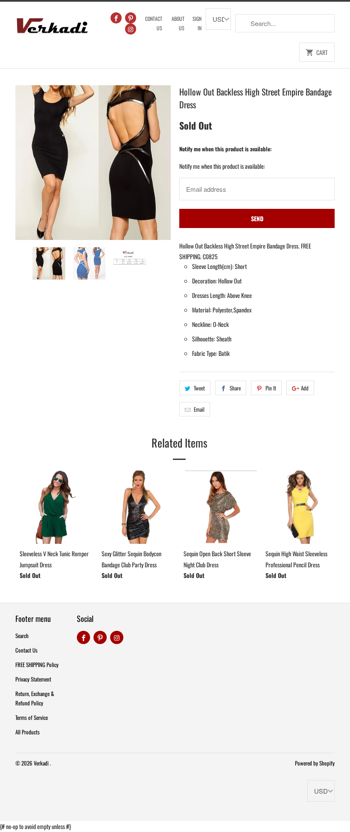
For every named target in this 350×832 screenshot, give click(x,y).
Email (199, 409)
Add (305, 388)
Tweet (199, 388)
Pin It (270, 388)
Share (235, 388)
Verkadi (42, 763)
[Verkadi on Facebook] (116, 17)
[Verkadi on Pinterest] (130, 17)
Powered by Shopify (315, 763)
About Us (178, 23)
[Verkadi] (52, 23)
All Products (27, 732)
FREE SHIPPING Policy (36, 664)
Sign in (196, 23)
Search (22, 635)
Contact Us (153, 23)
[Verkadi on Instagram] (130, 29)
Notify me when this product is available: (225, 148)
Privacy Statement (33, 679)
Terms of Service (31, 717)
